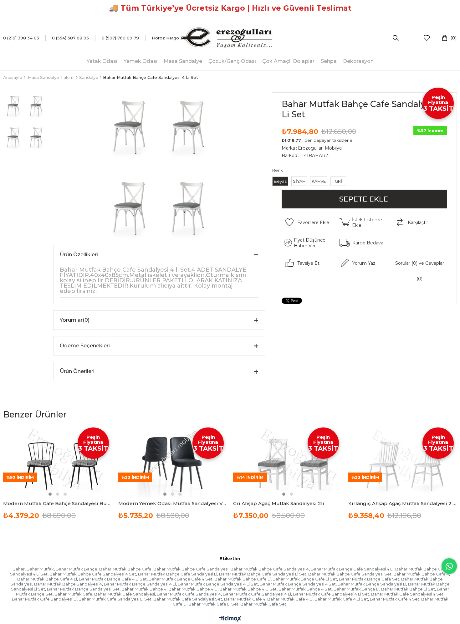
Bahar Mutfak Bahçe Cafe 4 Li (47, 578)
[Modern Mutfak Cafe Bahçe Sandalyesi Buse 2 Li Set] (57, 460)
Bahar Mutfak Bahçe (76, 568)
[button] (50, 494)
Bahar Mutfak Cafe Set (263, 603)
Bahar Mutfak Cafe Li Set (213, 603)
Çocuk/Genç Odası (232, 61)
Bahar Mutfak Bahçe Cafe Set (369, 578)
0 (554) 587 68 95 (70, 37)
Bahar (19, 568)
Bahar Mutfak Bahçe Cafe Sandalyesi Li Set (262, 573)
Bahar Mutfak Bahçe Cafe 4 (421, 573)
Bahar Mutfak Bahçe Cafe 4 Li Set (113, 578)
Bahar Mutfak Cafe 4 (244, 598)
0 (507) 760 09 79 (120, 37)
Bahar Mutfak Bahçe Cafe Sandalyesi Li (177, 573)
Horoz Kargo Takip (172, 37)
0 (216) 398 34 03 (21, 37)
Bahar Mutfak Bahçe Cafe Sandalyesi (190, 568)
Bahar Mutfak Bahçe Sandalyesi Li (372, 583)
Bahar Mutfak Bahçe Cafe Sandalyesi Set (349, 573)
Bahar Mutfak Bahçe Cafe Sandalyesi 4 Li (352, 568)
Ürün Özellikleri (79, 255)
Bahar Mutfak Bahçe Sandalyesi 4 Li (140, 583)
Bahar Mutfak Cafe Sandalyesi (124, 593)
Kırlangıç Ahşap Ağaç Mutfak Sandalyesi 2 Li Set (402, 503)
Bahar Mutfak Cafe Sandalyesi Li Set (115, 598)
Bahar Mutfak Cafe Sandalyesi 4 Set (407, 593)
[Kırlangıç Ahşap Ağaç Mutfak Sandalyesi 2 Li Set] (402, 460)
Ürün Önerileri (77, 371)
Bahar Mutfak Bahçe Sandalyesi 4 (68, 583)
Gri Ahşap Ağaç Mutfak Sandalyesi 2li (278, 503)
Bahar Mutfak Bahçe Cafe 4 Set (180, 578)
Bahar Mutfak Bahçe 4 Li (192, 588)
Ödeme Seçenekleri (85, 346)
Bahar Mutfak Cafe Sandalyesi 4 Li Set (331, 593)
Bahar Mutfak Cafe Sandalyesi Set (187, 598)
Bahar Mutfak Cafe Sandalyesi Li (44, 598)
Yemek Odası (140, 61)
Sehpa (329, 61)
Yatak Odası (102, 61)
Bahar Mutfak (40, 568)
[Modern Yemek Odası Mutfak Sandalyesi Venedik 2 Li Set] (172, 460)
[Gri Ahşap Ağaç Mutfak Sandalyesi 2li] (287, 460)
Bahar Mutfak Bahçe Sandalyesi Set (83, 588)
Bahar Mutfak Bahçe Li (356, 588)
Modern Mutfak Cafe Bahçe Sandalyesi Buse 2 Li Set (57, 503)
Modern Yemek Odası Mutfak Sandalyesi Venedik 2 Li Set (172, 503)
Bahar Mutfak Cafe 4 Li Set (341, 598)
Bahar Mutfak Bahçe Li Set (408, 588)
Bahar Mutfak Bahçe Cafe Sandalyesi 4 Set (92, 573)
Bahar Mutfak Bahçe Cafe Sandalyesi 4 (269, 568)
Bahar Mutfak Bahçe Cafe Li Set (305, 578)
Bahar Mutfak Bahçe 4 (143, 588)
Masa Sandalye (183, 61)
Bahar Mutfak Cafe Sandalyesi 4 (189, 593)
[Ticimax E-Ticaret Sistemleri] (230, 619)
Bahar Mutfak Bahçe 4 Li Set (248, 588)
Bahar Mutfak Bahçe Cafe (125, 568)
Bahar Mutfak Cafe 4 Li (290, 598)
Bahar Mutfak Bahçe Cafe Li (242, 578)
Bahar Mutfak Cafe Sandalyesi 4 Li (257, 593)
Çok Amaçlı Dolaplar (288, 61)
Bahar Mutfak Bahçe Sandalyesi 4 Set (298, 583)
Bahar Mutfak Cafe (73, 593)
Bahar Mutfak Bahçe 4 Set (305, 588)
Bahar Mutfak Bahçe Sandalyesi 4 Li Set (218, 583)
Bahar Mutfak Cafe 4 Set (394, 598)
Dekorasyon (358, 61)
